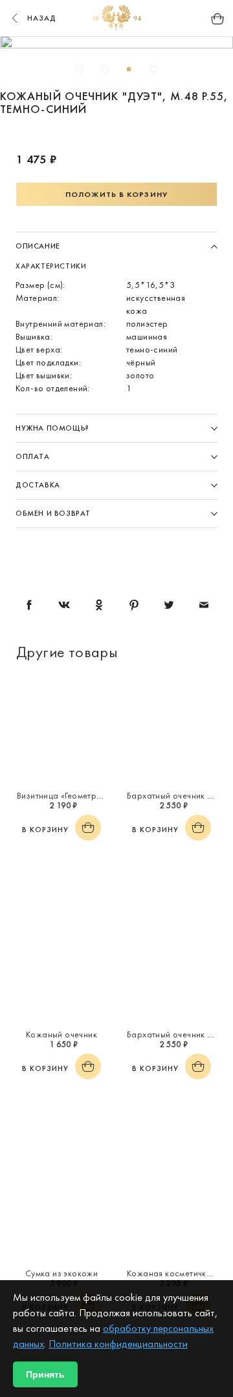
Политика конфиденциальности (118, 1344)
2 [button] (104, 69)
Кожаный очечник (61, 1034)
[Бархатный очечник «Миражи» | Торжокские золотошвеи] (171, 729)
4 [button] (153, 69)
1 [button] (79, 69)
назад (42, 18)
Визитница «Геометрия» (63, 795)
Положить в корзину (116, 194)
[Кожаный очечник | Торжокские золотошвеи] (61, 968)
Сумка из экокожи (61, 1273)
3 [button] (129, 69)
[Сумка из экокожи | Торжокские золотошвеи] (61, 1207)
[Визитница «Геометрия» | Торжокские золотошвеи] (61, 729)
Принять (45, 1374)
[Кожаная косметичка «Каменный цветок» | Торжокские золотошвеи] (171, 1207)
